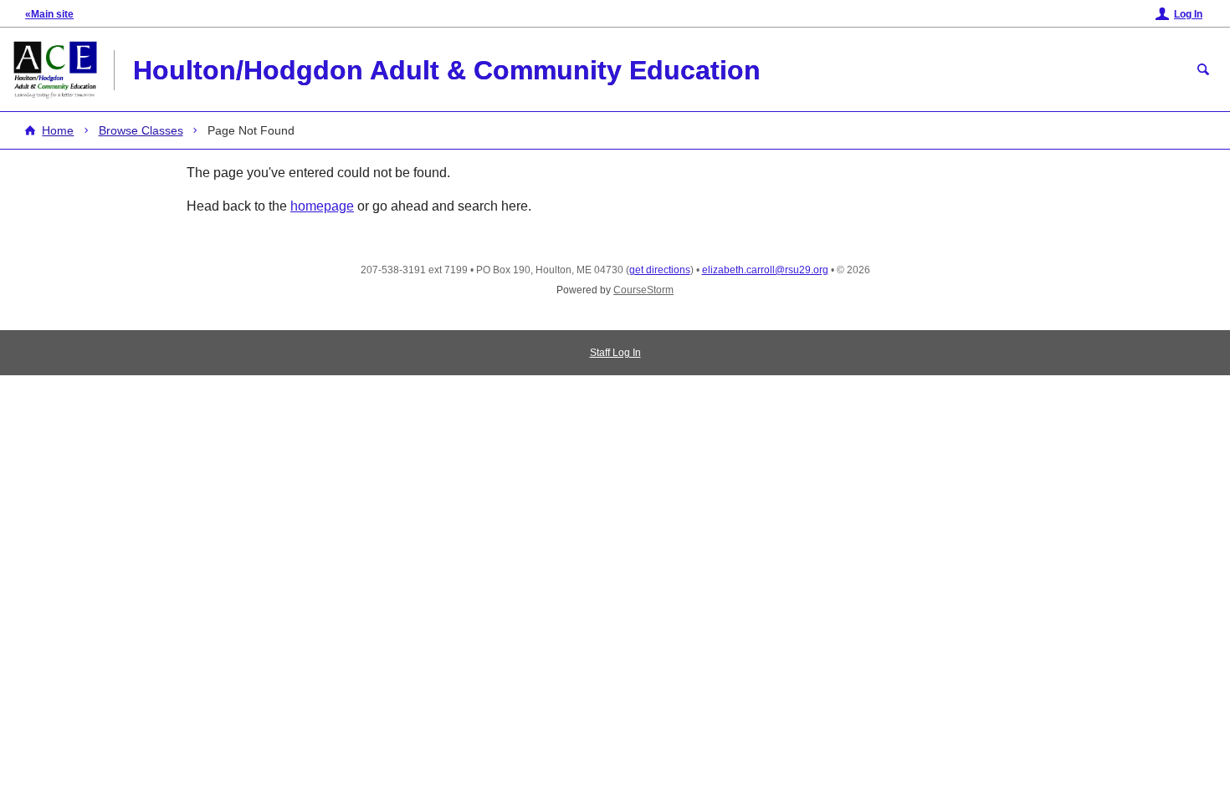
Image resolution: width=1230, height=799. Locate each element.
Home (58, 130)
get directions (659, 270)
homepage (322, 206)
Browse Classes (141, 130)
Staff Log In (615, 353)
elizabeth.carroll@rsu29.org (765, 270)
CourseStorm (643, 290)
